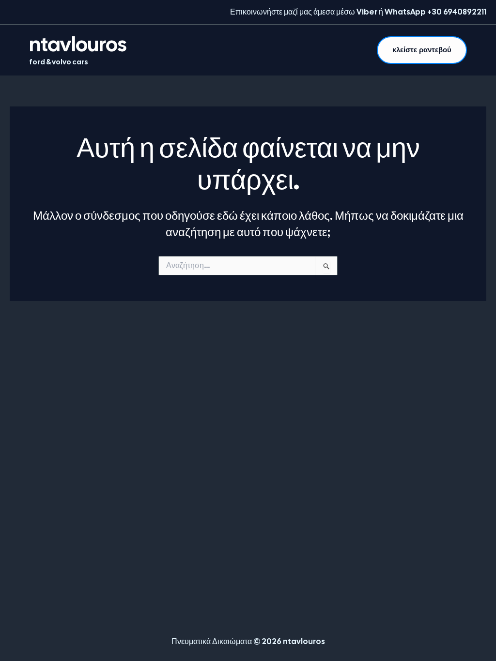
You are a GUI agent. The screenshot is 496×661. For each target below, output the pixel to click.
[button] (422, 50)
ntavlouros (77, 44)
